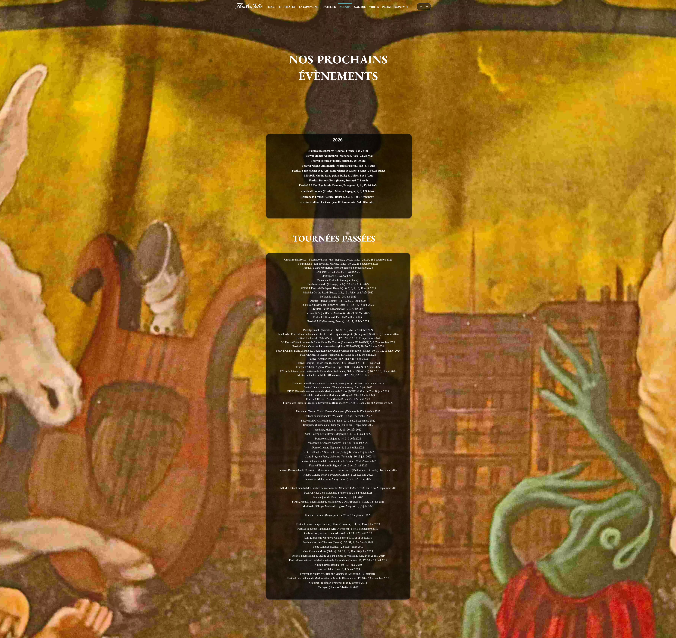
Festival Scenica (320, 160)
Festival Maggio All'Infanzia (321, 155)
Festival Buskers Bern (322, 180)
